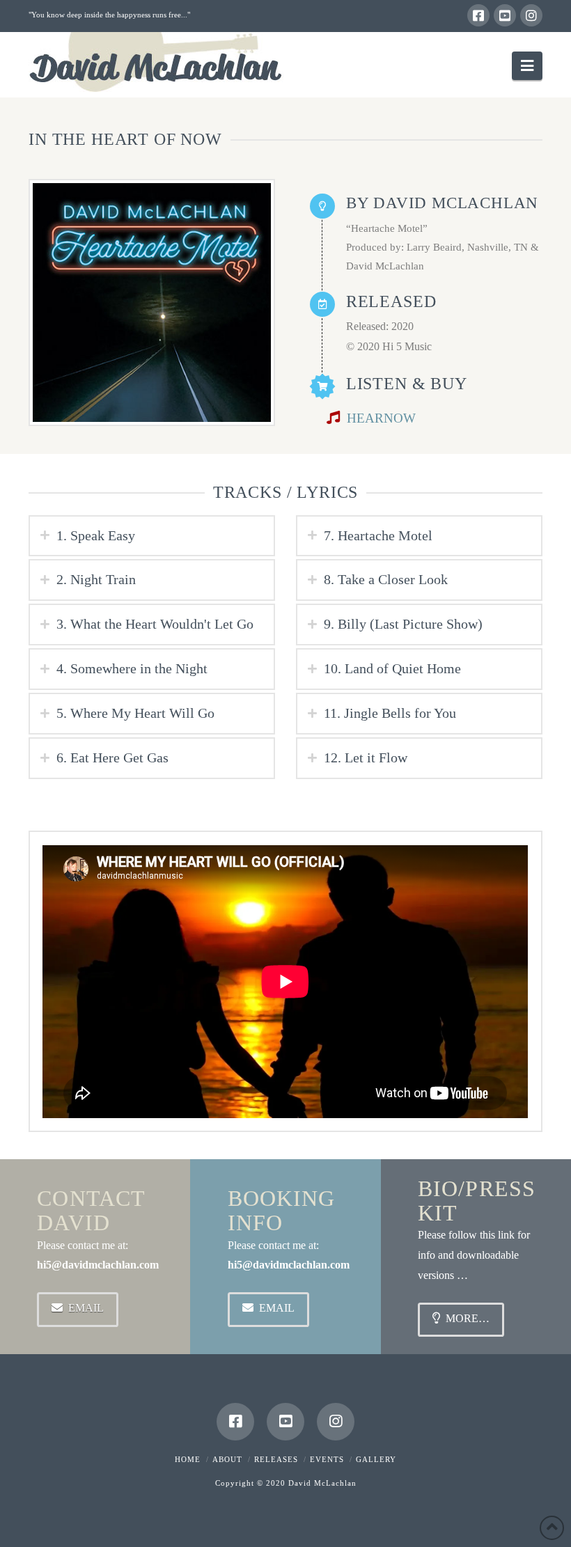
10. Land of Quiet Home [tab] (392, 668)
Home (188, 1459)
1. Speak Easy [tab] (95, 535)
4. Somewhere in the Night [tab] (132, 668)
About (227, 1459)
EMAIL (86, 1308)
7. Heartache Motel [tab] (378, 535)
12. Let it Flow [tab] (365, 757)
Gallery (376, 1459)
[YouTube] (505, 15)
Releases (276, 1459)
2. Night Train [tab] (96, 579)
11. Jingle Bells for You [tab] (390, 713)
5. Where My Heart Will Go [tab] (135, 713)
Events (327, 1459)
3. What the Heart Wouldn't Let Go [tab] (154, 623)
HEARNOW (381, 418)
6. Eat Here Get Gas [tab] (112, 757)
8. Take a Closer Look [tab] (386, 579)
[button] (527, 66)
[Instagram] (531, 15)
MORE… (468, 1318)
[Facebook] (478, 15)
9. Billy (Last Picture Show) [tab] (403, 623)
